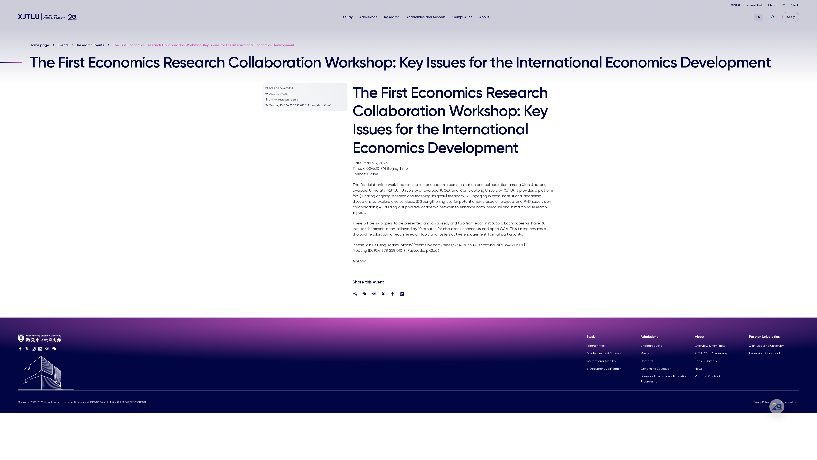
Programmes (595, 345)
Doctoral (647, 361)
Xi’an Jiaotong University (766, 345)
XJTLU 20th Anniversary (711, 353)
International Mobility (601, 361)
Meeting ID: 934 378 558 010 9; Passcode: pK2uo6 (300, 105)
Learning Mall (754, 5)
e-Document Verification (603, 368)
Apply (791, 17)
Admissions (368, 17)
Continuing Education (656, 368)
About (484, 17)
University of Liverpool (764, 353)
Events (63, 45)
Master (645, 353)
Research (392, 17)
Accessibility (788, 402)
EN (758, 17)
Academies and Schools (426, 17)
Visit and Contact (707, 376)
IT (784, 5)
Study (348, 17)
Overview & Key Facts (710, 345)
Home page (39, 45)
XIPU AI (735, 5)
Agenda (359, 261)
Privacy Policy (761, 402)
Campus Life (462, 17)
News (699, 368)
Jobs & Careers (706, 361)
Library (772, 5)
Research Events (90, 45)
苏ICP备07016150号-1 (99, 402)
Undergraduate (651, 345)
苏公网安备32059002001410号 (129, 402)
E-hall (794, 5)
